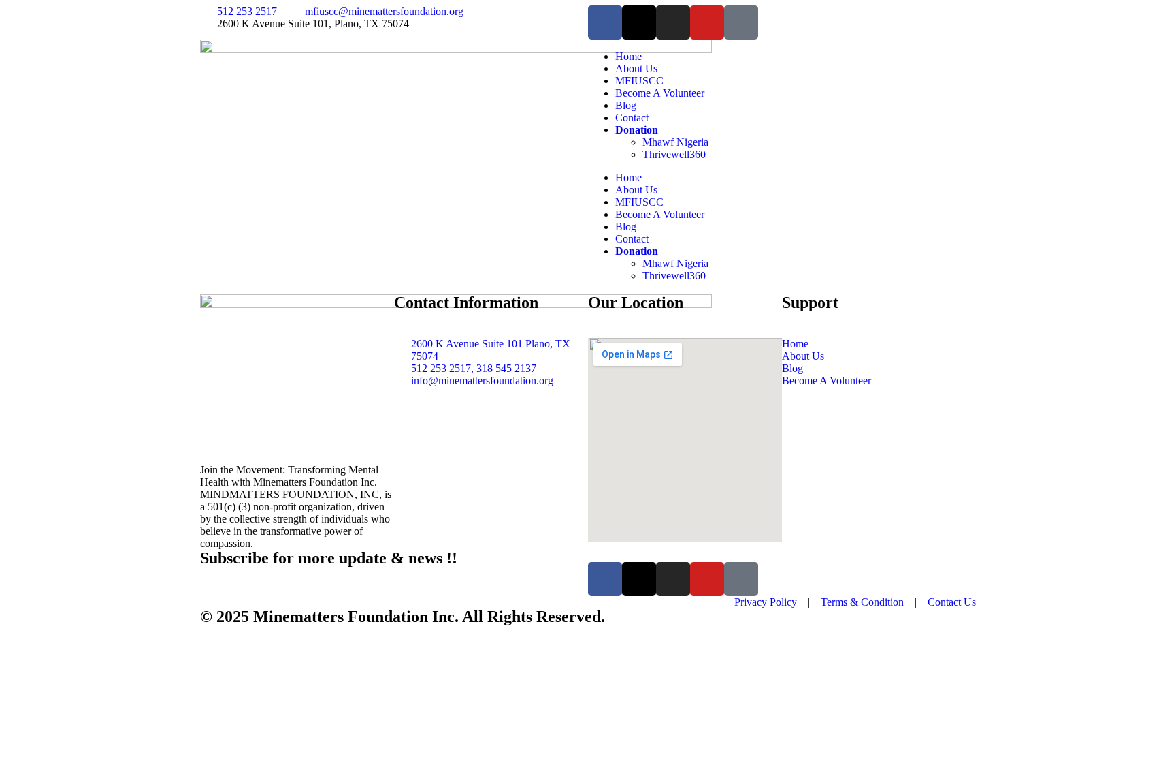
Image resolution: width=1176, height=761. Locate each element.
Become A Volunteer (659, 93)
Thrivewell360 (674, 154)
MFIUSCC (639, 81)
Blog (625, 105)
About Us (636, 68)
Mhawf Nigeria (675, 142)
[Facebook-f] (605, 22)
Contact (632, 117)
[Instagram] (673, 22)
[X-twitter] (639, 22)
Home (628, 56)
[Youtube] (707, 22)
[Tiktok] (741, 22)
